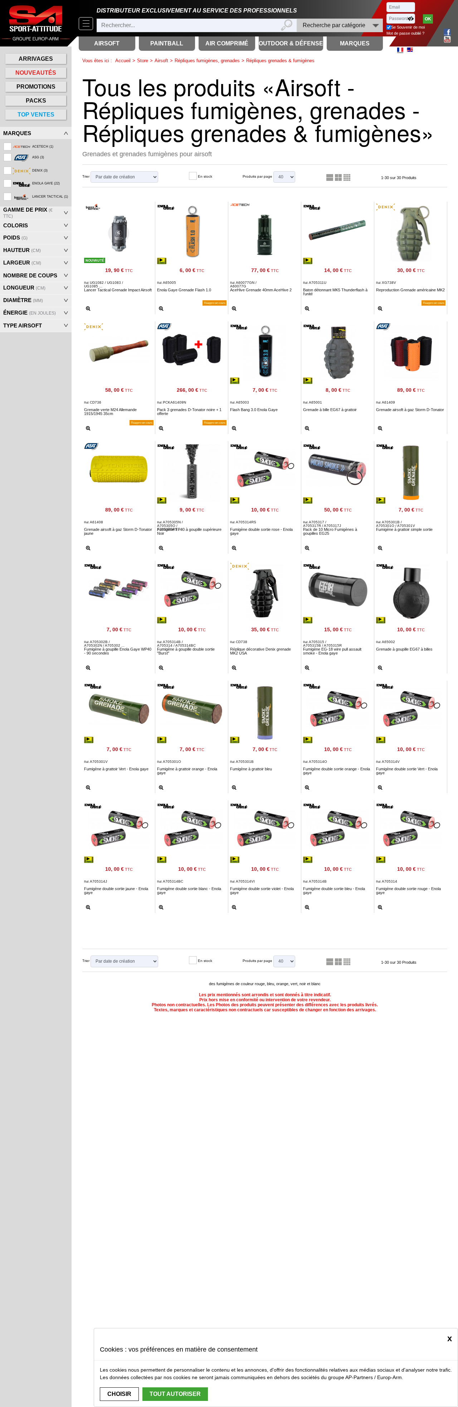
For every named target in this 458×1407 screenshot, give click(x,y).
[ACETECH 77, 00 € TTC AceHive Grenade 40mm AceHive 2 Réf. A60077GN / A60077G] (264, 232)
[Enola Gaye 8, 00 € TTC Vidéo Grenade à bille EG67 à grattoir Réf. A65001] (337, 351)
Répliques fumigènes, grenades (207, 60)
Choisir (119, 1394)
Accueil (123, 60)
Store (142, 60)
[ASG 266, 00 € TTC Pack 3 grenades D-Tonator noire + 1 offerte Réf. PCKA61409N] (191, 348)
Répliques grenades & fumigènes (280, 60)
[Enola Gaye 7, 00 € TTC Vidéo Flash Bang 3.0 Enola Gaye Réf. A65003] (264, 351)
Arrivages (36, 59)
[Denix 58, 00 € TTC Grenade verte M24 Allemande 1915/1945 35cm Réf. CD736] (119, 348)
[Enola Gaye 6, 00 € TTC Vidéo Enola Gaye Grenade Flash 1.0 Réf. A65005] (191, 232)
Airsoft (161, 60)
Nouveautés (35, 73)
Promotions (35, 87)
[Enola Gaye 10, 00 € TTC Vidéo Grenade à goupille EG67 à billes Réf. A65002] (410, 591)
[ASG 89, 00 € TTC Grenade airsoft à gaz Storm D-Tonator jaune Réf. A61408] (119, 468)
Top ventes (36, 115)
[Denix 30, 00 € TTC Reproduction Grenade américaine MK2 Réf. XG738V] (410, 232)
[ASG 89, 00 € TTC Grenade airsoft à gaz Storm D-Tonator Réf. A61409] (410, 351)
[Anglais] (410, 50)
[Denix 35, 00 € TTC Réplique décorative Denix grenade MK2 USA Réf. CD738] (264, 591)
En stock (205, 176)
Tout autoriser (175, 1394)
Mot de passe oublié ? (405, 33)
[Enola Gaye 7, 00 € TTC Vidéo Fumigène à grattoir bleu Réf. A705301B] (264, 711)
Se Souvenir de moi (408, 27)
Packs (36, 101)
